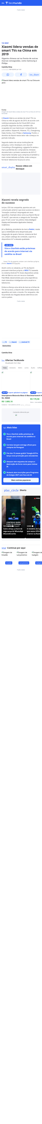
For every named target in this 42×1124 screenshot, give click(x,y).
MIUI (26, 270)
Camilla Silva (7, 67)
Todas (5, 368)
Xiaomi (6, 118)
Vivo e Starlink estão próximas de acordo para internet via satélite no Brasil (19, 251)
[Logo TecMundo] (14, 3)
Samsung (27, 133)
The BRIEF (5, 43)
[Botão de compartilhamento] (8, 75)
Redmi (31, 229)
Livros (27, 368)
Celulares (12, 368)
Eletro (20, 368)
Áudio (33, 368)
